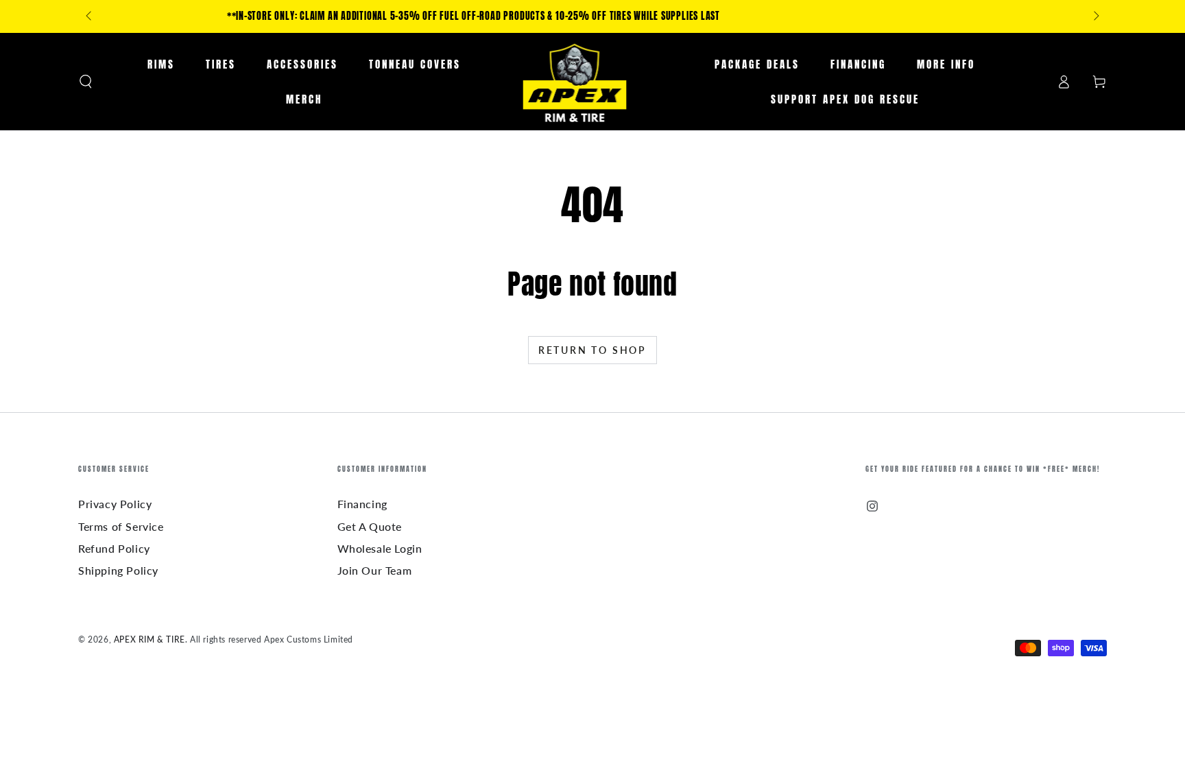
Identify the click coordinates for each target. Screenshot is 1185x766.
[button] (86, 82)
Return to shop (592, 350)
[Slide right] (1095, 16)
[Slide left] (89, 16)
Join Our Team (374, 570)
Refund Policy (114, 548)
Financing (362, 503)
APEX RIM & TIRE (149, 639)
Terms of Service (121, 526)
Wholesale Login (379, 548)
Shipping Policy (118, 570)
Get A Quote (370, 526)
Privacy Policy (115, 503)
